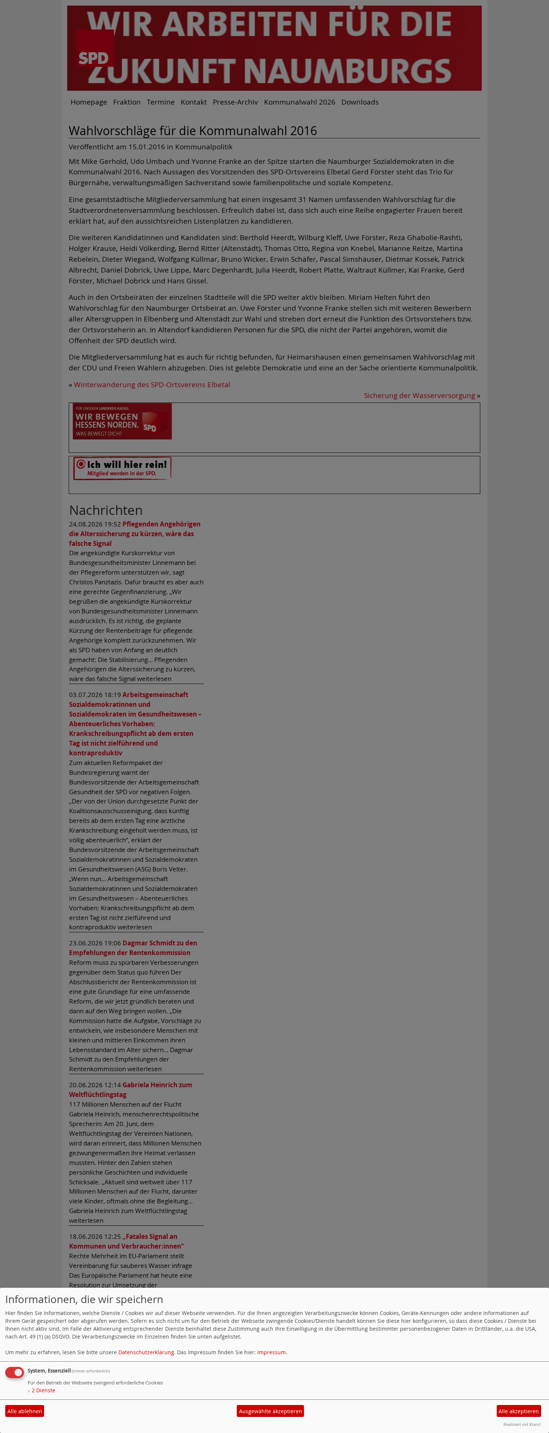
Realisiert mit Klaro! (522, 1424)
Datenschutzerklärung (146, 1352)
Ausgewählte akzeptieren (270, 1411)
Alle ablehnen (24, 1411)
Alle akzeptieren (519, 1411)
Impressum (271, 1352)
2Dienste (41, 1390)
